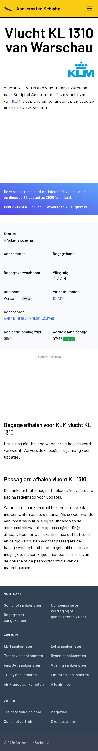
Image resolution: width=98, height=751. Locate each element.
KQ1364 (35, 318)
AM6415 (10, 318)
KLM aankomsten (18, 646)
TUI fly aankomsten (20, 674)
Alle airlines (61, 684)
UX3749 (48, 318)
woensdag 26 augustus (67, 206)
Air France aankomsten (24, 684)
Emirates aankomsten (70, 674)
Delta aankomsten (66, 646)
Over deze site (63, 721)
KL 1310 (58, 298)
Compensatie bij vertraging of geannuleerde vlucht (68, 611)
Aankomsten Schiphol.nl (33, 743)
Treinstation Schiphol (22, 712)
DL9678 (22, 318)
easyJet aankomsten (22, 665)
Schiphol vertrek (18, 721)
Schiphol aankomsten (22, 605)
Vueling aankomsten (68, 665)
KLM (16, 101)
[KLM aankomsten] (81, 69)
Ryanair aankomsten (68, 655)
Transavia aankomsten (23, 655)
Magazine (59, 712)
